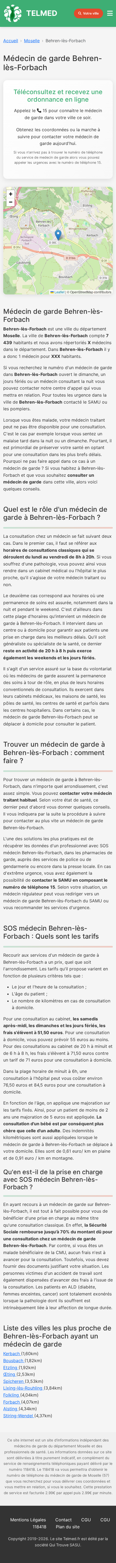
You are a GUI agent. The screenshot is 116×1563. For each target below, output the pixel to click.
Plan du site (68, 1526)
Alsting (11, 1408)
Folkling (11, 1395)
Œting (9, 1374)
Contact (63, 1519)
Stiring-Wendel (18, 1415)
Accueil (10, 40)
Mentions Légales (28, 1519)
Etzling (11, 1367)
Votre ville (91, 13)
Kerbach (12, 1353)
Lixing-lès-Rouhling (23, 1388)
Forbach (12, 1402)
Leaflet (59, 292)
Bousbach (14, 1360)
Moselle (32, 40)
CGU (86, 1519)
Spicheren (14, 1381)
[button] (58, 235)
